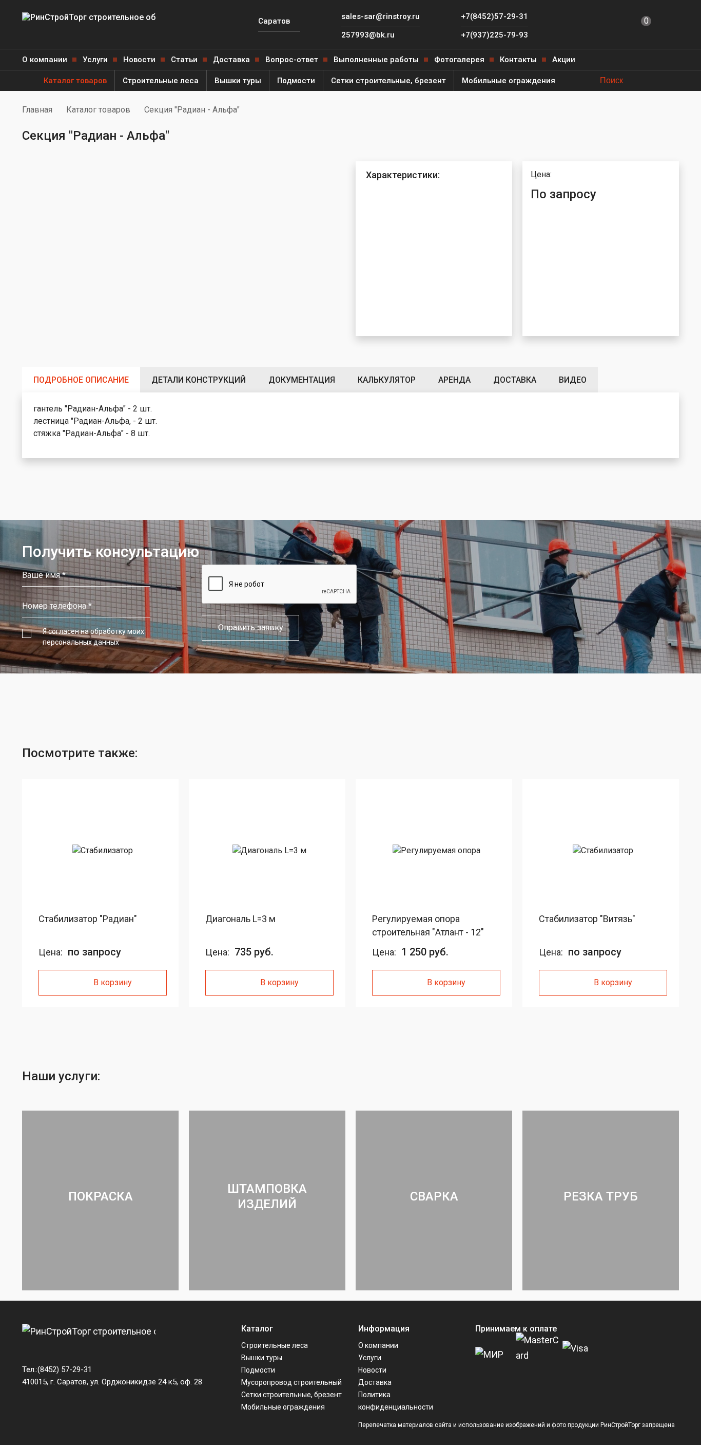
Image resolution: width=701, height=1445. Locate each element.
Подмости (296, 80)
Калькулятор (387, 380)
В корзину (112, 982)
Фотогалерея (459, 59)
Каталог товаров (75, 80)
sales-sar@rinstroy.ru (380, 16)
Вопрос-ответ (291, 59)
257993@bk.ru (368, 35)
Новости (139, 59)
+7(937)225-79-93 (494, 35)
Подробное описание (81, 380)
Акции (563, 59)
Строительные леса (161, 80)
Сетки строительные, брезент (388, 80)
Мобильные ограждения (508, 80)
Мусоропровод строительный (291, 1382)
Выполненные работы (376, 59)
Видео (573, 380)
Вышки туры (238, 80)
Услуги (95, 59)
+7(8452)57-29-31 (494, 16)
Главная (37, 110)
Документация (301, 380)
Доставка (231, 59)
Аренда (454, 380)
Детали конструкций (198, 380)
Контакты (518, 59)
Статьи (184, 59)
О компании (44, 59)
